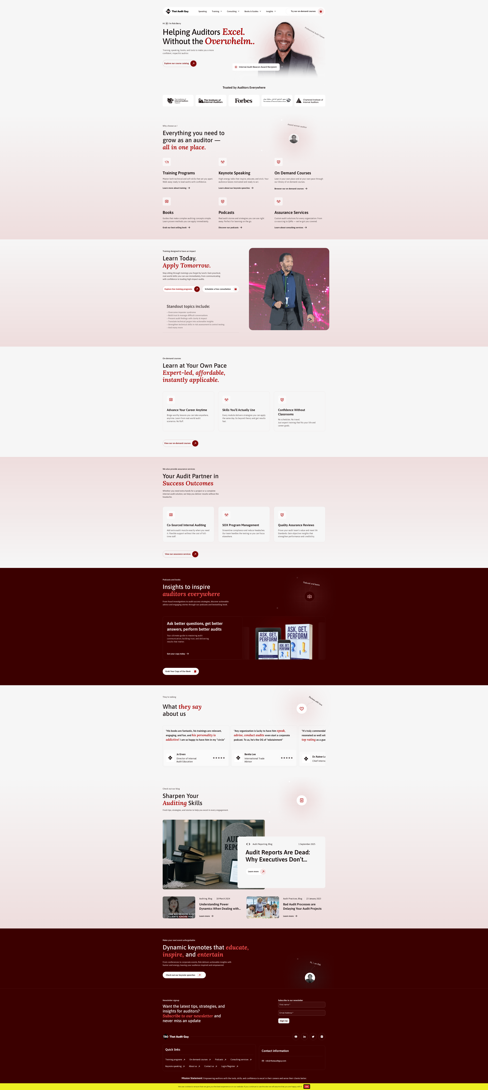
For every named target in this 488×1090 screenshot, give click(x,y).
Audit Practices (290, 898)
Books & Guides (251, 11)
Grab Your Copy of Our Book (178, 671)
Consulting (232, 11)
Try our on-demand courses (303, 11)
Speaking (203, 11)
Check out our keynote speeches (180, 975)
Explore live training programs (178, 289)
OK (306, 1087)
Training (215, 11)
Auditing (203, 898)
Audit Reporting (260, 844)
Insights (269, 11)
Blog (270, 844)
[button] (246, 844)
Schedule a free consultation (218, 289)
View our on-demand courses (177, 443)
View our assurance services (178, 554)
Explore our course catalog (176, 63)
